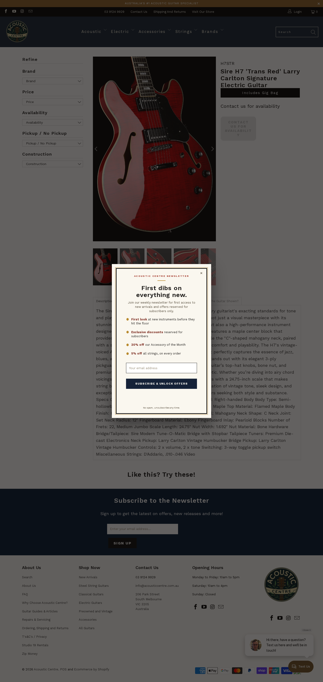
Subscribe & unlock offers (161, 383)
